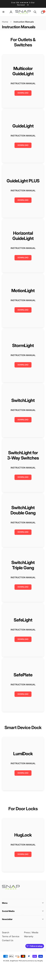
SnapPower (14, 961)
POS (20, 961)
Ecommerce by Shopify (34, 961)
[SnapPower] (11, 888)
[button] (4, 12)
